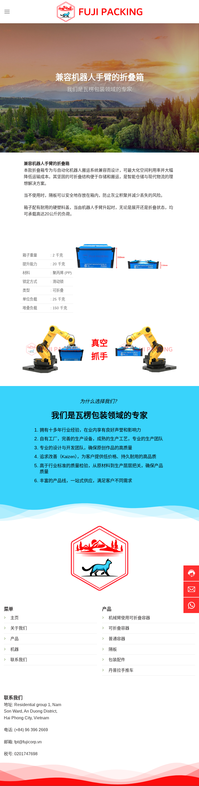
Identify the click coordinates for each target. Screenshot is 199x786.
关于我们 (18, 628)
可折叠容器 (119, 628)
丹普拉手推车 (121, 670)
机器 (14, 649)
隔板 (113, 649)
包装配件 (117, 659)
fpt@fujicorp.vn (28, 742)
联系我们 (18, 659)
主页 (14, 618)
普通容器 (117, 639)
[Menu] (7, 11)
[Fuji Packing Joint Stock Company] (99, 12)
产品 (14, 639)
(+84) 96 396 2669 (31, 730)
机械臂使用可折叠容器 (129, 618)
